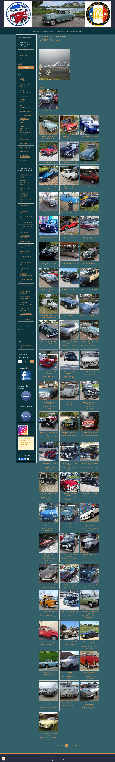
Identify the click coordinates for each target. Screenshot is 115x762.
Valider (26, 67)
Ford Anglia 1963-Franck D (90, 433)
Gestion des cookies (64, 760)
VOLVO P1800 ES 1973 (25, 206)
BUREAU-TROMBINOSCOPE (25, 91)
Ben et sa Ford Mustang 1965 (89, 315)
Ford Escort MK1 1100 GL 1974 (69, 673)
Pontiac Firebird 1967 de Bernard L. (48, 264)
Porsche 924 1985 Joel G (69, 585)
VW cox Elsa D (69, 402)
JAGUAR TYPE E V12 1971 (26, 217)
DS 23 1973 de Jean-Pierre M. (69, 263)
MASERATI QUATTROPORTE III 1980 (26, 182)
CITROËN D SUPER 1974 (25, 263)
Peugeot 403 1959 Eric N (89, 585)
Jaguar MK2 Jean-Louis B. (48, 213)
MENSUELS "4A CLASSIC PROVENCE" (24, 120)
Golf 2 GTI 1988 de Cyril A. (48, 237)
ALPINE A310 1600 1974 (25, 286)
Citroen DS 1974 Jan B (48, 585)
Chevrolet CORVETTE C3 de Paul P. (48, 290)
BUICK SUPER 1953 (25, 319)
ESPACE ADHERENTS (49, 31)
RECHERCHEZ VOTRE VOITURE (25, 156)
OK (32, 361)
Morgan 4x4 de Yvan (69, 237)
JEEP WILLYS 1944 (25, 241)
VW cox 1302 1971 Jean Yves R (90, 342)
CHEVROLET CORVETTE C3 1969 (26, 275)
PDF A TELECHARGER (24, 139)
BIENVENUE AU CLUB (48, 110)
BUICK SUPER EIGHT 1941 (24, 195)
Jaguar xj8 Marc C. (69, 315)
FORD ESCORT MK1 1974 (26, 280)
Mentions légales (50, 760)
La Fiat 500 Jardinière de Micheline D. (69, 188)
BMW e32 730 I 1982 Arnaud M (89, 464)
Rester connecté (25, 59)
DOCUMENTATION (25, 151)
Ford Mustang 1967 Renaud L (48, 734)
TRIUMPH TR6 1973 (26, 222)
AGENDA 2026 (24, 96)
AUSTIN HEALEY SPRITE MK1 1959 (25, 237)
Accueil (41, 36)
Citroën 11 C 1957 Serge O (89, 493)
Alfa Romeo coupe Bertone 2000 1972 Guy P (89, 643)
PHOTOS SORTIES (25, 115)
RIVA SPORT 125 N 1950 (25, 257)
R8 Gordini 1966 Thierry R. (69, 213)
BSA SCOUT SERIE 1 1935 (26, 315)
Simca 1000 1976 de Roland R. (90, 290)
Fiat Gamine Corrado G (90, 554)
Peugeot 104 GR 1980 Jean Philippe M (90, 612)
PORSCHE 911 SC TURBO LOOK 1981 (25, 297)
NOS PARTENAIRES (25, 143)
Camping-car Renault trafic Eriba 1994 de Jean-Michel (48, 316)
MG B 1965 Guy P (48, 672)
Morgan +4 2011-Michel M (48, 341)
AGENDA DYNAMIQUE (24, 101)
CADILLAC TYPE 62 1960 (25, 246)
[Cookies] (3, 759)
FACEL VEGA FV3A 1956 (25, 200)
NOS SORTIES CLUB (26, 111)
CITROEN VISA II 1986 (25, 189)
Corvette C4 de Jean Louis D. (89, 213)
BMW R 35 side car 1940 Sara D (48, 494)
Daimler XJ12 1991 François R (48, 704)
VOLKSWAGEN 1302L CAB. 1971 (24, 309)
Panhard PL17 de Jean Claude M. (89, 238)
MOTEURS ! (23, 161)
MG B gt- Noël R (90, 372)
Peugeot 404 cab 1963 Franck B (69, 494)
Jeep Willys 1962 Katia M (69, 642)
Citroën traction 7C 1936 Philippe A (89, 403)
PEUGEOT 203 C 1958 (24, 212)
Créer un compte (22, 62)
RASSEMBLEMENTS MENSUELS (66, 31)
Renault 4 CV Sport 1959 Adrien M (69, 555)
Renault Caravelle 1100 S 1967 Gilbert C (89, 704)
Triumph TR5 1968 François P (89, 673)
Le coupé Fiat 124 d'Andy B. (69, 163)
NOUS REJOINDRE (25, 147)
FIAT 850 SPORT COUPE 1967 (25, 292)
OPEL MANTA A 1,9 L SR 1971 (26, 176)
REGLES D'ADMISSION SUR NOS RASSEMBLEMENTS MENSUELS (26, 130)
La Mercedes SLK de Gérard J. (89, 137)
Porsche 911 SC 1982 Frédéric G (49, 555)
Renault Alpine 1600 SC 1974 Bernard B (69, 373)
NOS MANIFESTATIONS (25, 106)
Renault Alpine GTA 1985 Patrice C (48, 373)
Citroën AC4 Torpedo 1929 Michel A (48, 433)
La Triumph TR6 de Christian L (69, 137)
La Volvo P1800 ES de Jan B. (48, 163)
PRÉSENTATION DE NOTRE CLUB (26, 85)
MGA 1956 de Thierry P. (90, 263)
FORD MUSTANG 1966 (25, 269)
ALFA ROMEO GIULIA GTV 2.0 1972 (26, 303)
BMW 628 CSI (24, 232)
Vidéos (22, 334)
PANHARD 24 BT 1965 (25, 252)
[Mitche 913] (54, 64)
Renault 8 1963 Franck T (69, 703)
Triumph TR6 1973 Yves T (69, 433)
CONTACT (79, 31)
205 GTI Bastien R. (89, 187)
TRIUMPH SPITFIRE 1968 (26, 227)
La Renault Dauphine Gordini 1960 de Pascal (48, 137)
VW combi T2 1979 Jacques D (48, 612)
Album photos (49, 36)
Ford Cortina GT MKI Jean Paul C (69, 464)
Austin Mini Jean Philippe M (69, 611)
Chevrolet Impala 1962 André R (48, 403)
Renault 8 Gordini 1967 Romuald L (49, 525)
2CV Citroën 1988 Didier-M (69, 524)
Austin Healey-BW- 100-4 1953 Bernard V (48, 464)
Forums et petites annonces (25, 346)
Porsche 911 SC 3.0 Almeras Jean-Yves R (90, 525)
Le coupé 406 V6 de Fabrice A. (48, 188)
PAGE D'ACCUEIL (37, 31)
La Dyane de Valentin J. (90, 163)
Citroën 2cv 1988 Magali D (49, 642)
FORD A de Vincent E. (69, 289)
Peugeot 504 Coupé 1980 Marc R (69, 342)
